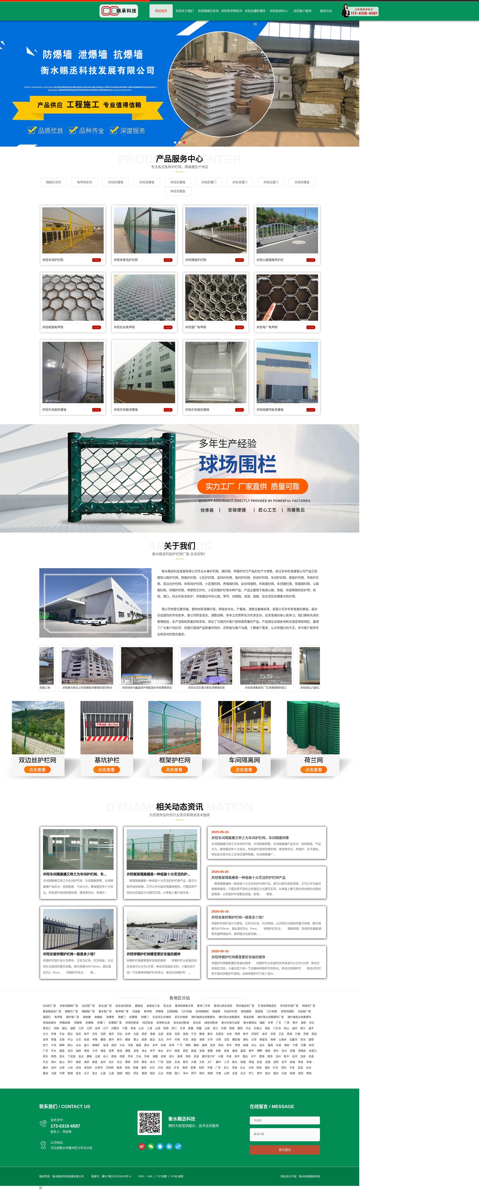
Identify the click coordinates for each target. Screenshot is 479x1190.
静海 (202, 1033)
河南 (56, 1028)
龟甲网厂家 (122, 1011)
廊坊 (144, 1061)
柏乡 (262, 1045)
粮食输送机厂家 (52, 1011)
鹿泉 (127, 1039)
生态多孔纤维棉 (161, 1016)
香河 (185, 1061)
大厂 (210, 1061)
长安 (229, 1033)
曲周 (204, 1045)
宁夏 (124, 1028)
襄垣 (45, 1073)
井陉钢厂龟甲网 (195, 327)
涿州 (276, 1050)
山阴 (226, 1073)
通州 (294, 1028)
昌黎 (311, 1039)
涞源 (202, 1050)
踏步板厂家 (105, 1011)
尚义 (105, 1056)
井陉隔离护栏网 (195, 260)
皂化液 (197, 1022)
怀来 (147, 1056)
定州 (284, 1050)
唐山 (136, 1039)
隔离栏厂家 (71, 1011)
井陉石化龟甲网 (124, 327)
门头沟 (277, 1028)
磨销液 (139, 1005)
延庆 (78, 1033)
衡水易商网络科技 (309, 1176)
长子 (86, 1073)
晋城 (144, 1073)
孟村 (103, 1061)
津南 (152, 1033)
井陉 (273, 1033)
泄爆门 (122, 1016)
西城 (231, 1028)
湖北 (64, 1028)
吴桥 (86, 1061)
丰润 (185, 1039)
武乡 (94, 1073)
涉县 (130, 1045)
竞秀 (111, 1050)
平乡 (53, 1050)
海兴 (53, 1061)
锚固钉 (47, 1016)
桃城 (243, 1061)
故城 (292, 1061)
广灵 (218, 1067)
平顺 (62, 1073)
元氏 (78, 1039)
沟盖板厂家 (304, 1011)
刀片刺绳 (186, 1011)
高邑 (314, 1033)
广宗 (45, 1050)
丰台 (248, 1028)
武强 (267, 1061)
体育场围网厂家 (69, 1005)
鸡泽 (171, 1045)
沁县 (103, 1073)
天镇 (209, 1067)
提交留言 (285, 1149)
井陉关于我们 (185, 11)
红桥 (127, 1033)
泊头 (111, 1061)
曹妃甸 (236, 1039)
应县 (234, 1073)
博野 (259, 1050)
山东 (141, 1028)
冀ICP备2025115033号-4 (116, 1176)
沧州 (278, 1056)
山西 (157, 1028)
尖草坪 (99, 1067)
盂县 (300, 1067)
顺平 (251, 1050)
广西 (286, 1022)
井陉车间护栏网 (52, 260)
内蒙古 (115, 1028)
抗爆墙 (89, 1022)
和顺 (292, 1073)
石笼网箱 (172, 1011)
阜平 (152, 1050)
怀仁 (251, 1073)
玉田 (226, 1039)
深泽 (45, 1039)
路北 (152, 1039)
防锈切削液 (132, 1022)
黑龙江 (47, 1028)
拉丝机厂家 (49, 1005)
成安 (114, 1045)
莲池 (119, 1050)
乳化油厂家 (105, 1005)
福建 (262, 1022)
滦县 (193, 1039)
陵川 (177, 1073)
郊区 (283, 1067)
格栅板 (98, 1016)
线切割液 (147, 1022)
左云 (242, 1067)
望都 (210, 1050)
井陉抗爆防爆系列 (255, 17)
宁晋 (295, 1045)
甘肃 (270, 1022)
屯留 (53, 1073)
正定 (281, 1033)
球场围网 (246, 1011)
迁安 (254, 1039)
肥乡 (147, 1045)
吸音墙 (259, 1011)
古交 (152, 1067)
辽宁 (105, 1028)
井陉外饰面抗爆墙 (197, 409)
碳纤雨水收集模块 (229, 1016)
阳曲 (135, 1067)
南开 (111, 1033)
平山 (70, 1039)
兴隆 (220, 1056)
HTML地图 (177, 1176)
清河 (70, 1050)
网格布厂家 (308, 1005)
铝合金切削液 (123, 1005)
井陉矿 (255, 1033)
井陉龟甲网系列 (231, 11)
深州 (53, 1067)
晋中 (259, 1073)
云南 (207, 1028)
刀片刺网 (272, 1011)
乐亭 (210, 1039)
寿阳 (309, 1073)
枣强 (251, 1061)
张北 (81, 1056)
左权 (284, 1073)
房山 (286, 1028)
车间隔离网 (202, 1011)
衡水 (234, 1061)
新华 (245, 1033)
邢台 (221, 1045)
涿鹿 (155, 1056)
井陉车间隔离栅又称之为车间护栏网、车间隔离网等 (250, 838)
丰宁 (253, 1056)
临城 (245, 1045)
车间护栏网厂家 (289, 1005)
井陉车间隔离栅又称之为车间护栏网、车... (74, 874)
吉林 (97, 1028)
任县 (278, 1045)
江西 (89, 1028)
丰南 (177, 1039)
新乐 (119, 1039)
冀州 (45, 1067)
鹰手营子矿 (208, 1056)
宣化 (62, 1056)
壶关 (78, 1073)
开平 (169, 1039)
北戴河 (293, 1039)
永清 (177, 1061)
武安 (212, 1045)
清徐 (127, 1067)
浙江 (215, 1028)
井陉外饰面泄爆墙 (126, 409)
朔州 (202, 1073)
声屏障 (159, 1011)
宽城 (261, 1056)
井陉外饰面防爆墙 (54, 409)
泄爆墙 (110, 1016)
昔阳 (300, 1073)
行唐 (297, 1033)
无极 (62, 1039)
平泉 (228, 1056)
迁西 (218, 1039)
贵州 (295, 1022)
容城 (193, 1050)
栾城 (289, 1033)
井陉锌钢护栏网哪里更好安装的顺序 (154, 954)
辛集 (94, 1039)
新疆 (190, 1028)
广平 (179, 1045)
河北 (311, 1022)
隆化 (245, 1056)
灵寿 (306, 1033)
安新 (218, 1050)
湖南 (72, 1028)
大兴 (45, 1033)
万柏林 (110, 1067)
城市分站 (326, 11)
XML (150, 1176)
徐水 (160, 1050)
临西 (78, 1050)
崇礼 (171, 1056)
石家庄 (220, 1033)
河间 (136, 1061)
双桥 (188, 1056)
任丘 (119, 1061)
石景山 (258, 1028)
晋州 (111, 1039)
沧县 (303, 1056)
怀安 (130, 1056)
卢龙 (53, 1045)
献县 (94, 1061)
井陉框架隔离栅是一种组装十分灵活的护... (158, 874)
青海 (133, 1028)
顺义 (303, 1028)
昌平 (311, 1028)
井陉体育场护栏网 (126, 260)
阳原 (122, 1056)
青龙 (303, 1039)
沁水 (160, 1073)
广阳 (160, 1061)
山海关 (282, 1039)
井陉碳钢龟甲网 (52, 327)
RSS (141, 1176)
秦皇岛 (263, 1039)
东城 (223, 1028)
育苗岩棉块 (49, 1022)
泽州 (185, 1073)
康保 (89, 1056)
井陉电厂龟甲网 (267, 327)
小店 (70, 1067)
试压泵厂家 (88, 1005)
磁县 (138, 1045)
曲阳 (234, 1050)
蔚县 (114, 1056)
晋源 (119, 1067)
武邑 (259, 1061)
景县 (300, 1061)
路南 (144, 1039)
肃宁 (70, 1061)
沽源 (97, 1056)
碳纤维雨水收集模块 (203, 1016)
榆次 (267, 1073)
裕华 (264, 1033)
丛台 (78, 1045)
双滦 (196, 1056)
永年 (155, 1045)
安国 (292, 1050)
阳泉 (259, 1067)
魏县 (196, 1045)
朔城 (210, 1073)
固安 (169, 1061)
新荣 (193, 1067)
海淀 (267, 1028)
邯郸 (62, 1045)
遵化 (245, 1039)
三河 (226, 1061)
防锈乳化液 (163, 1022)
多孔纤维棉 (181, 1016)
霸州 (218, 1061)
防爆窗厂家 (115, 1022)
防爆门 (101, 1022)
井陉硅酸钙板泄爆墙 (270, 409)
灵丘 (226, 1067)
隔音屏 (216, 1011)
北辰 (160, 1033)
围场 (270, 1056)
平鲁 (218, 1073)
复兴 (86, 1045)
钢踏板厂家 (88, 1011)
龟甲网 (148, 1011)
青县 (311, 1056)
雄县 (267, 1050)
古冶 (160, 1039)
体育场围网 (287, 1011)
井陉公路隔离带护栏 (270, 260)
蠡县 (243, 1050)
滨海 (185, 1033)
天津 (182, 1028)
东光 (45, 1061)
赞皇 (53, 1039)
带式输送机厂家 (245, 1005)
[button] (175, 142)
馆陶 (188, 1045)
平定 (292, 1067)
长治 (308, 1067)
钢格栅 (87, 1016)
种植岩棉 (65, 1022)
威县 (62, 1050)
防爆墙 (133, 1016)
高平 (193, 1073)
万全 (138, 1056)
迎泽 (78, 1067)
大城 (193, 1061)
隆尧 (270, 1045)
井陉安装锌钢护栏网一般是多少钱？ (70, 954)
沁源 (111, 1073)
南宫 (86, 1050)
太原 (62, 1067)
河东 (94, 1033)
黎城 (70, 1073)
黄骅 (127, 1061)
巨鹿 (303, 1045)
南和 (286, 1045)
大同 (160, 1067)
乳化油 (167, 1005)
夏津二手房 (203, 1005)
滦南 (202, 1039)
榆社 (276, 1073)
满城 (127, 1050)
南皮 (78, 1061)
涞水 (144, 1050)
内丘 (254, 1045)
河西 (103, 1033)
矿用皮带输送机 (267, 1005)
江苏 (81, 1028)
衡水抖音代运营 (230, 1022)
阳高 (201, 1067)
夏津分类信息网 (223, 1005)
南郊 (185, 1067)
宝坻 (177, 1033)
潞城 (119, 1073)
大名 (122, 1045)
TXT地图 (162, 1176)
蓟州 (210, 1033)
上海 (149, 1028)
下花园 (71, 1056)
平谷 (62, 1033)
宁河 (193, 1033)
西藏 (199, 1028)
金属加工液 (153, 1005)
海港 (273, 1039)
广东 (278, 1022)
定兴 (169, 1050)
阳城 (169, 1073)
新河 (311, 1045)
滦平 (237, 1056)
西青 (144, 1033)
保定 (103, 1050)
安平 (284, 1061)
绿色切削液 (211, 1022)
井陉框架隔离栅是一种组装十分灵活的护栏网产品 (248, 878)
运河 (294, 1056)
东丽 (136, 1033)
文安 (202, 1061)
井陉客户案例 (302, 11)
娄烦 (144, 1067)
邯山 (70, 1045)
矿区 (176, 1067)
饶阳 (276, 1061)
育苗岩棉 (248, 1016)
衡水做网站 (250, 1022)
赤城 (163, 1056)
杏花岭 (88, 1067)
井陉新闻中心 (279, 11)
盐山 (62, 1061)
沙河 (94, 1050)
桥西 (237, 1033)
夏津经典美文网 (184, 1005)
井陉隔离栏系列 (208, 11)
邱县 (163, 1045)
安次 (152, 1061)
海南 (303, 1022)
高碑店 (302, 1050)
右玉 (243, 1073)
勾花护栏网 (230, 1011)
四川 (174, 1028)
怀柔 (53, 1033)
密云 (70, 1033)
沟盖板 (136, 1011)
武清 (169, 1033)
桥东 (229, 1045)
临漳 (105, 1045)
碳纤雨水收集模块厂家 (271, 1016)
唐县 (177, 1050)
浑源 (234, 1067)
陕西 (166, 1028)
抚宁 (45, 1045)
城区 (168, 1067)
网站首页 (161, 11)
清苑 (136, 1050)
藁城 (103, 1039)
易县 (226, 1050)
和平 (86, 1033)
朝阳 (240, 1028)
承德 (179, 1056)
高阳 (185, 1050)
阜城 (309, 1061)
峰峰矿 (96, 1045)
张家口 (313, 1050)
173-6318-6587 (65, 1126)
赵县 (86, 1039)
